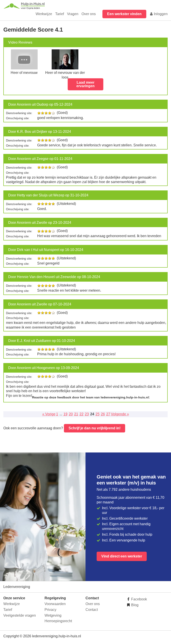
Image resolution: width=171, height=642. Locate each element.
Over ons (88, 14)
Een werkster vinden (124, 14)
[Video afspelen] (24, 68)
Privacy (50, 610)
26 (103, 414)
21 (76, 414)
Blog (134, 605)
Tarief (59, 14)
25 (98, 414)
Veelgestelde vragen (19, 615)
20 (71, 414)
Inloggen (160, 14)
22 (81, 414)
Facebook (138, 599)
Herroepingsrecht (58, 621)
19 (65, 414)
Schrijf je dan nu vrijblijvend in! (94, 428)
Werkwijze (44, 14)
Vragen (72, 14)
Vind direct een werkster (121, 556)
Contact (92, 610)
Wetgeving (53, 615)
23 (87, 414)
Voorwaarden (55, 604)
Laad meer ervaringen (85, 84)
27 (108, 414)
